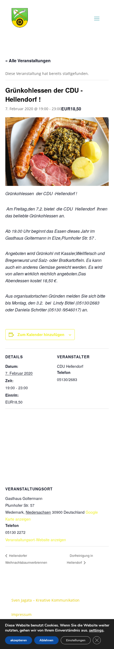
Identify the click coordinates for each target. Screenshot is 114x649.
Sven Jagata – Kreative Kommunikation (45, 600)
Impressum (21, 614)
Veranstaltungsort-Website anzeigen (35, 539)
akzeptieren (18, 640)
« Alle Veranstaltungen (28, 60)
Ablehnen (46, 640)
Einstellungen (75, 640)
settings (96, 630)
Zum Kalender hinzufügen (40, 334)
